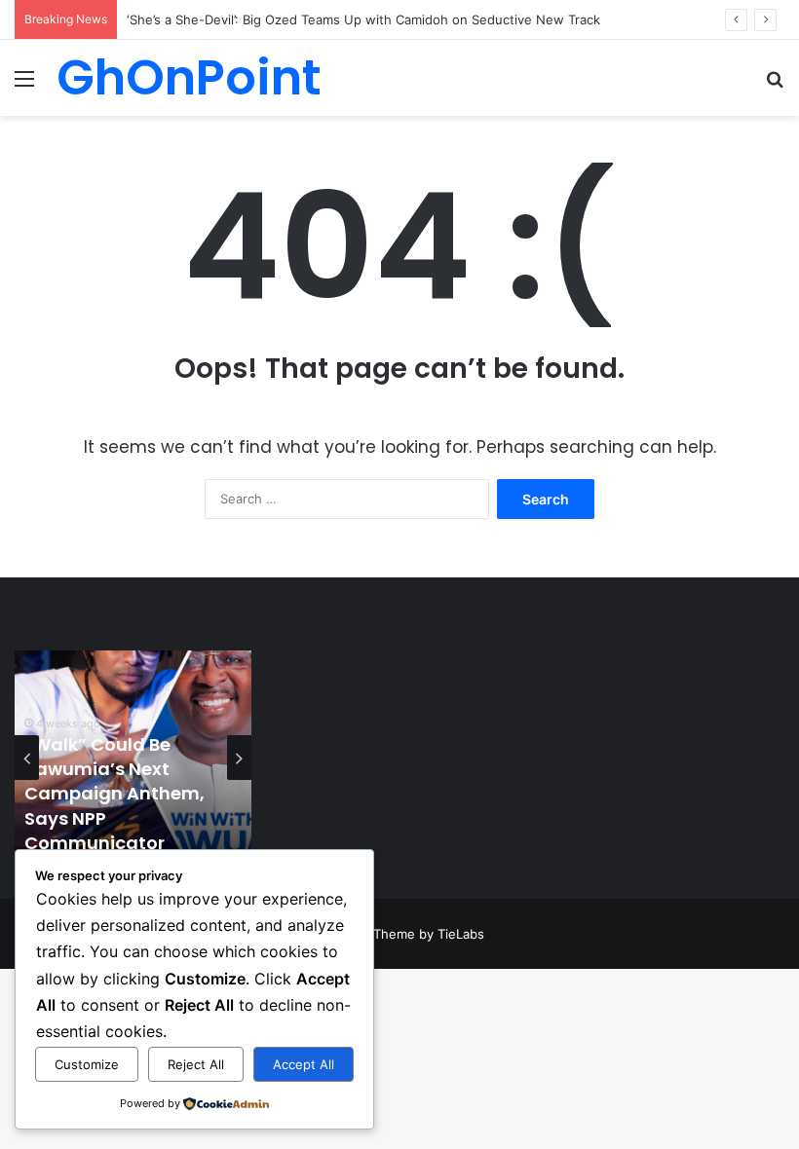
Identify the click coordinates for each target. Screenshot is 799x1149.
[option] (133, 757)
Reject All (196, 1064)
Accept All (303, 1064)
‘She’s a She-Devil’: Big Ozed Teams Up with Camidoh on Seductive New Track (363, 19)
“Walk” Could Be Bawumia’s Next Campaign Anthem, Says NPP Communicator (114, 793)
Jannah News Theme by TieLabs (385, 934)
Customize (87, 1064)
